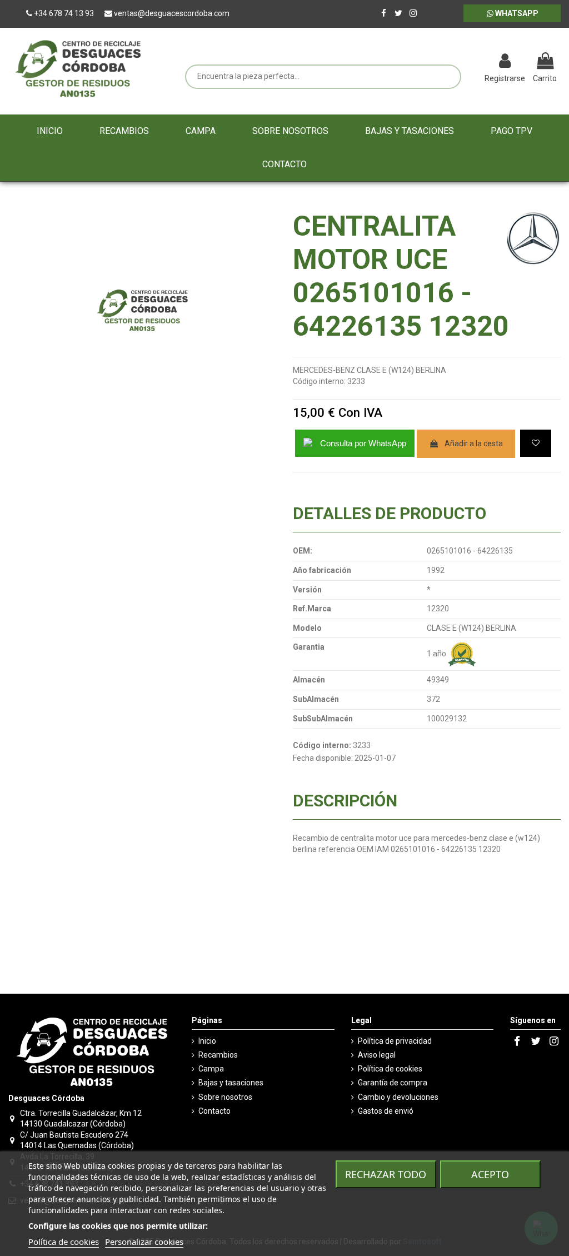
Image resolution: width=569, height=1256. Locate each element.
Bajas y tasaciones (230, 1082)
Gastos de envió (385, 1111)
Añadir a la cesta (474, 443)
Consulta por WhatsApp (363, 443)
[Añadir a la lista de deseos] (535, 443)
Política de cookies (390, 1068)
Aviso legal (377, 1054)
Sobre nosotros (225, 1097)
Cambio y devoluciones (398, 1097)
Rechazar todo (385, 1174)
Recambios (218, 1054)
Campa (211, 1068)
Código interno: (319, 381)
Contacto (214, 1111)
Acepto (490, 1174)
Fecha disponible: (323, 758)
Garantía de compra (392, 1082)
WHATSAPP (515, 13)
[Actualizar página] (471, 62)
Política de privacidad (395, 1040)
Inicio (207, 1040)
